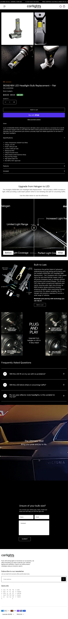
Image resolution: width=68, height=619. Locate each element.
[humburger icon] (5, 6)
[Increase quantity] (14, 102)
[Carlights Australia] (34, 6)
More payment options (34, 119)
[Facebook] (8, 123)
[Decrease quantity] (5, 102)
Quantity (6, 98)
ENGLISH (19, 614)
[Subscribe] (63, 579)
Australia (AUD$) (7, 614)
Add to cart (39, 305)
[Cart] (64, 6)
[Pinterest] (15, 123)
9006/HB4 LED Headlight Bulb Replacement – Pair (29, 85)
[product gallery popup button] (30, 43)
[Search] (60, 6)
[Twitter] (12, 123)
